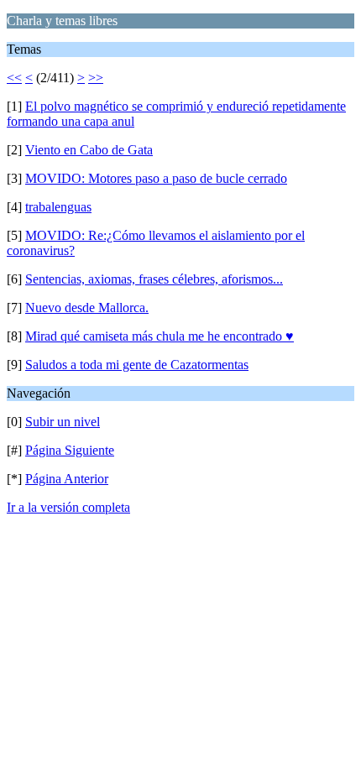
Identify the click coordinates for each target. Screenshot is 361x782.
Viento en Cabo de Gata (89, 150)
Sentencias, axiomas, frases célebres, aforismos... (154, 279)
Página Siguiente (69, 450)
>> (95, 77)
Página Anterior (66, 479)
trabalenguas (58, 207)
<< (14, 77)
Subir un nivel (62, 421)
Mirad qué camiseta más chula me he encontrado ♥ (159, 336)
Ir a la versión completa (68, 507)
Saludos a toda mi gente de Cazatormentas (137, 364)
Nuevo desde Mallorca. (87, 307)
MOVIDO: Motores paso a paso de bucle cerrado (156, 178)
